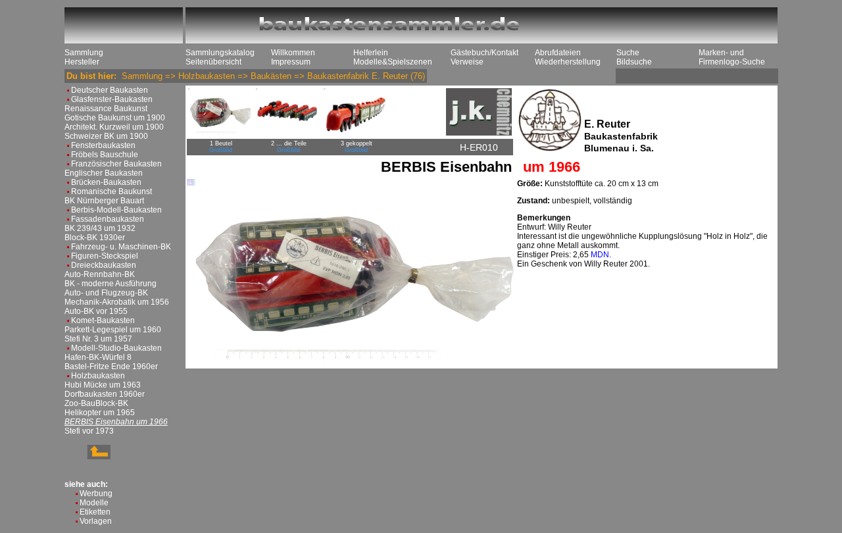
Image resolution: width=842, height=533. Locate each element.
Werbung (96, 493)
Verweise (467, 61)
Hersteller (81, 61)
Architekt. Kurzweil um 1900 (114, 127)
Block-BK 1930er (94, 237)
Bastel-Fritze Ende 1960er (111, 366)
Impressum (290, 61)
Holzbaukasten (98, 375)
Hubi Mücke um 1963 (102, 385)
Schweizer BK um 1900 (106, 136)
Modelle (94, 502)
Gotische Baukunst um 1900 (114, 117)
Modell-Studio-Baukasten (116, 348)
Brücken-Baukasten (106, 182)
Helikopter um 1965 (99, 412)
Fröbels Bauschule (104, 154)
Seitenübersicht (213, 61)
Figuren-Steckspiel (104, 256)
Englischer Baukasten (103, 173)
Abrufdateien (558, 52)
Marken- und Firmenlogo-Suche (732, 57)
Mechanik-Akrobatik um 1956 (116, 302)
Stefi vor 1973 (89, 431)
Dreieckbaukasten (103, 265)
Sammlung (83, 52)
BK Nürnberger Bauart (104, 200)
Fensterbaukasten (103, 145)
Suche (627, 52)
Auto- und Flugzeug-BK (106, 292)
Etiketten (95, 512)
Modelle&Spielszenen (392, 61)
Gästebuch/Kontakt (484, 52)
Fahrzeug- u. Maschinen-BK (121, 246)
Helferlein (370, 52)
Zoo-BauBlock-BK (96, 403)
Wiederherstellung (568, 61)
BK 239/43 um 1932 (100, 228)
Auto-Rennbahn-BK (99, 274)
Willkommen (293, 52)
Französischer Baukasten (116, 163)
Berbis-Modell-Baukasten (116, 210)
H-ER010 (479, 147)
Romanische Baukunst (111, 191)
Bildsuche (634, 61)
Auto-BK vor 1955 (96, 311)
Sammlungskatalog (220, 52)
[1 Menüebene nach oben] (87, 456)
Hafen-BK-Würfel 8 (98, 357)
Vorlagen (96, 521)
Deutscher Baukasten (109, 90)
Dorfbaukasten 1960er (104, 394)
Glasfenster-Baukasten (112, 99)
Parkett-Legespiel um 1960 (112, 329)
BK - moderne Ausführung (110, 283)
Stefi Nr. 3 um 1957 (98, 338)
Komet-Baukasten (103, 320)
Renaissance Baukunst (105, 108)
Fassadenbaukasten (107, 219)
